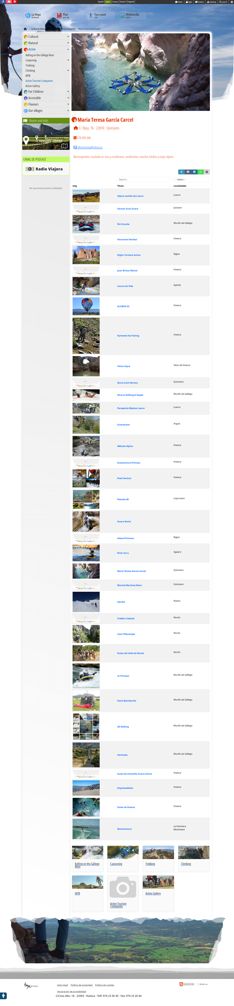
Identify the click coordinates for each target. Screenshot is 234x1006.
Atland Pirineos (125, 538)
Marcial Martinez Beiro (129, 585)
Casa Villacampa (126, 634)
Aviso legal (62, 985)
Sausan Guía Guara (127, 208)
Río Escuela (123, 224)
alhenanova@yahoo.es (90, 147)
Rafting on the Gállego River (40, 55)
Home (180, 1)
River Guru (123, 552)
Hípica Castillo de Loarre (130, 196)
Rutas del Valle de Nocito (130, 653)
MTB (28, 75)
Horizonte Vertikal (127, 239)
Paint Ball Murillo (126, 700)
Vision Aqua (123, 366)
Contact (201, 1)
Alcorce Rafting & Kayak (130, 394)
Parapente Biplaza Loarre (131, 408)
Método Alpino (125, 446)
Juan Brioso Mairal (127, 270)
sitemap (213, 1)
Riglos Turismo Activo (129, 255)
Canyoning (31, 60)
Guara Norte (124, 521)
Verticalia (122, 754)
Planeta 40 (123, 499)
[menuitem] (46, 36)
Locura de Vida (125, 286)
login (190, 1)
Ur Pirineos (123, 675)
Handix (121, 601)
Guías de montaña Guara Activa (134, 773)
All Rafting (123, 726)
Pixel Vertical (124, 478)
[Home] (25, 29)
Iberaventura (124, 828)
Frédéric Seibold (125, 618)
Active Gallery (33, 86)
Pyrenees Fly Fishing (128, 335)
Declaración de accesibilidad (71, 991)
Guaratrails (123, 424)
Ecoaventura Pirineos (128, 462)
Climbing (30, 70)
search (224, 1)
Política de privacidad (81, 985)
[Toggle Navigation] (68, 36)
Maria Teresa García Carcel (131, 571)
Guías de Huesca (126, 807)
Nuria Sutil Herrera (127, 382)
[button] (181, 172)
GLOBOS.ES (123, 306)
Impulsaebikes (125, 788)
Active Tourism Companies (39, 81)
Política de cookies (104, 985)
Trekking (30, 65)
